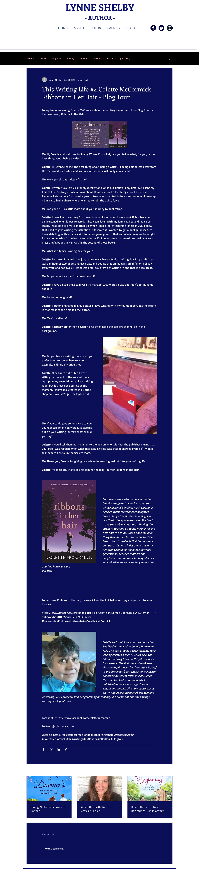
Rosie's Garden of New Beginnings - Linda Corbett (147, 809)
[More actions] (155, 80)
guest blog (125, 58)
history (70, 58)
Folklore (110, 58)
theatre (97, 58)
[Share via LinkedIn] (58, 749)
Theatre (83, 58)
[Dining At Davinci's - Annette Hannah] (49, 788)
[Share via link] (66, 749)
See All (170, 770)
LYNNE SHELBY (99, 7)
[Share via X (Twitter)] (51, 749)
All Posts (30, 58)
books (43, 58)
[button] (168, 58)
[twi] (161, 28)
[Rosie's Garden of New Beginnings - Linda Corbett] (149, 788)
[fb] (153, 28)
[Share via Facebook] (43, 749)
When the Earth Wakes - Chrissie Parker (96, 809)
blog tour (56, 58)
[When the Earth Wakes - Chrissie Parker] (99, 788)
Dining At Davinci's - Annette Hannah (48, 809)
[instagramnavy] (170, 28)
